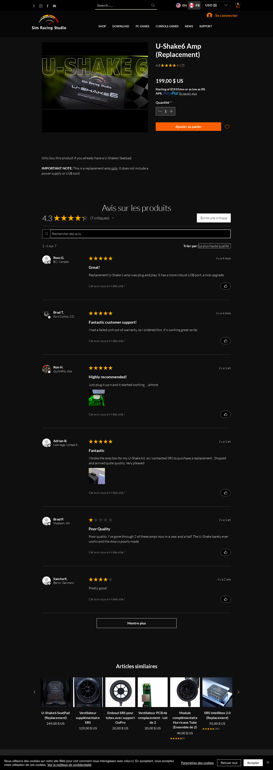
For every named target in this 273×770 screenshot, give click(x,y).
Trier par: (190, 246)
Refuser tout (229, 763)
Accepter (253, 763)
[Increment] (172, 111)
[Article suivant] (238, 692)
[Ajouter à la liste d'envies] (227, 126)
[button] (216, 5)
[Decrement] (159, 111)
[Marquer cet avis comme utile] (226, 286)
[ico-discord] (54, 6)
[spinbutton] (165, 111)
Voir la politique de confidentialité (69, 765)
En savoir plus (188, 93)
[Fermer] (267, 763)
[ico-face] (47, 6)
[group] (136, 711)
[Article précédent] (34, 692)
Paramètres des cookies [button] (197, 763)
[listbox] (216, 5)
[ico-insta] (41, 6)
